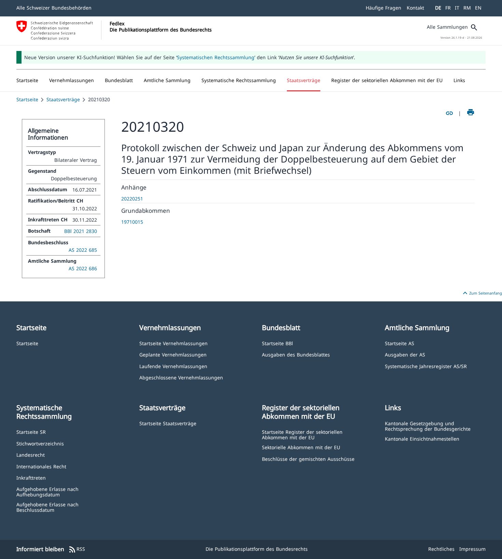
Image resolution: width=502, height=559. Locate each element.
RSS (76, 549)
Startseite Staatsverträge (167, 423)
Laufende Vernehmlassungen (173, 366)
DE (438, 7)
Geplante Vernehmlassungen (173, 354)
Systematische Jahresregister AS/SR (426, 366)
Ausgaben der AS (405, 354)
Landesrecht (30, 454)
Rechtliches (441, 549)
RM (467, 7)
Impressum (472, 549)
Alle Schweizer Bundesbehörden (54, 7)
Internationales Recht (41, 466)
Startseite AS (399, 343)
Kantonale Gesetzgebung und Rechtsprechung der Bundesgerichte (428, 425)
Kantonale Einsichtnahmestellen (422, 438)
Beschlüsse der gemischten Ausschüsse (308, 459)
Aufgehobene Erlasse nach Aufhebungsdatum (47, 491)
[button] (71, 80)
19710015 (132, 222)
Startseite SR (31, 431)
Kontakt (415, 7)
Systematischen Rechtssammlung (215, 57)
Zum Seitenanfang (481, 293)
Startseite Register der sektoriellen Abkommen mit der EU (302, 434)
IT (457, 7)
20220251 (132, 198)
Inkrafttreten (31, 477)
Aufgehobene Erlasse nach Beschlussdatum (47, 506)
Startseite (27, 99)
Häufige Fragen (383, 7)
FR (448, 7)
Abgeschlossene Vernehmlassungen (181, 377)
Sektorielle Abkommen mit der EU (301, 447)
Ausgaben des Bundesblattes (296, 354)
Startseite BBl (277, 343)
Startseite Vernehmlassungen (173, 343)
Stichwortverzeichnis (40, 443)
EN (478, 7)
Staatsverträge (63, 99)
